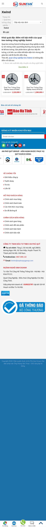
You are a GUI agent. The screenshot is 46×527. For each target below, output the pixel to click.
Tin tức (7, 185)
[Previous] (3, 118)
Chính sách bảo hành (13, 229)
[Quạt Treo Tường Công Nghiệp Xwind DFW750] (34, 78)
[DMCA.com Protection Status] (5, 293)
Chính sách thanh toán (13, 203)
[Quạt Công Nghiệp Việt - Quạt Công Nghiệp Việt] (23, 3)
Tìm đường (5, 525)
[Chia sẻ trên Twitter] (12, 145)
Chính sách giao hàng (13, 221)
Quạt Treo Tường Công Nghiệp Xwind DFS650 (12, 88)
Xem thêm (22, 67)
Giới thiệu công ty (11, 177)
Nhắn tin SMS (31, 525)
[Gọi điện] (23, 522)
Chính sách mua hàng (12, 199)
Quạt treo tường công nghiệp (6, 22)
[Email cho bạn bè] (16, 145)
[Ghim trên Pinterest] (20, 145)
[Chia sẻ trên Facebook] (8, 145)
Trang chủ (6, 17)
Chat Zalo (14, 525)
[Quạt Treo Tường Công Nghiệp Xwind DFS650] (12, 78)
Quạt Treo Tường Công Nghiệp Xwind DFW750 (34, 88)
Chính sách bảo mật (12, 233)
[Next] (9, 118)
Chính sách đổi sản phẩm (14, 225)
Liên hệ (7, 188)
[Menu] (3, 3)
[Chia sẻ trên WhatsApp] (4, 145)
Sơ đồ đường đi (11, 211)
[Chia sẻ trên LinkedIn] (24, 145)
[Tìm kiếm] (42, 3)
